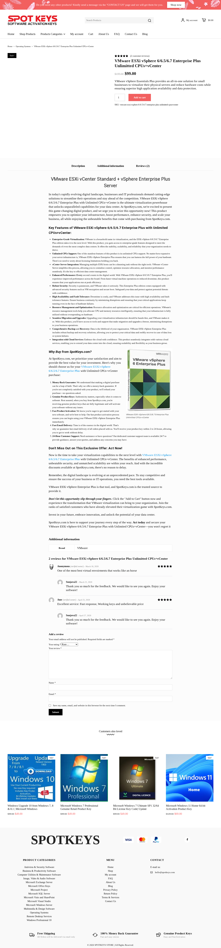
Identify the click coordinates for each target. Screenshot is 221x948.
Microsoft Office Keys (203, 736)
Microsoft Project (29, 739)
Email (52, 694)
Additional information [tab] (110, 165)
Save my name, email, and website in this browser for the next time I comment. (89, 705)
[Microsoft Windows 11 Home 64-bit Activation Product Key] (190, 778)
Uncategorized (140, 742)
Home (10, 46)
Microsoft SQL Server (51, 739)
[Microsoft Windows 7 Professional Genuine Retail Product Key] (84, 778)
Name (52, 682)
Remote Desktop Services (90, 742)
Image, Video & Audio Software (144, 736)
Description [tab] (78, 165)
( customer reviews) (139, 56)
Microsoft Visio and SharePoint (80, 739)
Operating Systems (23, 46)
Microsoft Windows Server (137, 739)
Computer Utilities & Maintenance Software (105, 736)
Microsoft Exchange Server (176, 736)
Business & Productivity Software (64, 736)
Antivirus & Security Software (31, 736)
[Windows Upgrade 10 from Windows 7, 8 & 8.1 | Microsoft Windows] (31, 778)
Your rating (55, 644)
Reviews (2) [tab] (143, 165)
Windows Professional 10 (117, 742)
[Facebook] (187, 840)
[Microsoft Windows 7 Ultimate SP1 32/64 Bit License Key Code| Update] (137, 778)
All (11, 736)
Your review (55, 648)
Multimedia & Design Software (168, 739)
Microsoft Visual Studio (110, 739)
